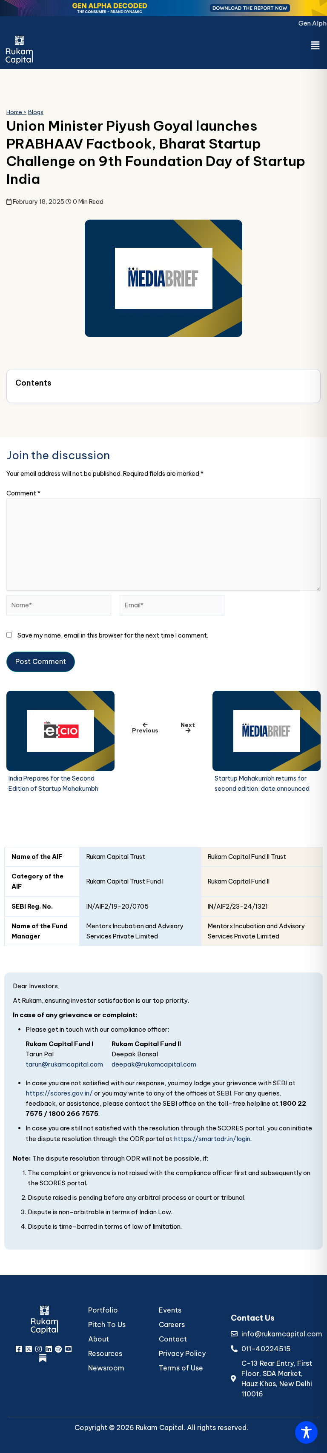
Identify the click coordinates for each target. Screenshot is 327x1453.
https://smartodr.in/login (212, 1139)
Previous (145, 730)
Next (188, 724)
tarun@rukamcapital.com (64, 1064)
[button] (315, 45)
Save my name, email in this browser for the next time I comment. (112, 635)
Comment (23, 493)
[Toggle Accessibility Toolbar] (306, 1432)
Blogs (35, 112)
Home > (16, 112)
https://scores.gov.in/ (59, 1093)
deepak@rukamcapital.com (154, 1064)
